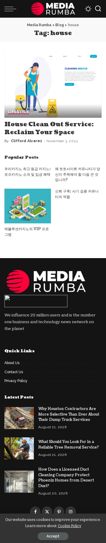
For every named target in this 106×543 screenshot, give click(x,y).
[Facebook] (35, 512)
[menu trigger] (11, 9)
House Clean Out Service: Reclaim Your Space (49, 128)
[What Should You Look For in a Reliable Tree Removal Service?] (19, 448)
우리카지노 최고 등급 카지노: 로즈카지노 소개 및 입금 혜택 (27, 171)
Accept (53, 536)
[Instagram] (70, 512)
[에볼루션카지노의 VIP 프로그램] (27, 206)
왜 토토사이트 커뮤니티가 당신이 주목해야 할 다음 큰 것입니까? (77, 174)
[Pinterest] (59, 512)
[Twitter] (47, 512)
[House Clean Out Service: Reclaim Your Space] (53, 85)
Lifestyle (18, 112)
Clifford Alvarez (26, 141)
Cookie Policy (69, 526)
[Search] (98, 9)
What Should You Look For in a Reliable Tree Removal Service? (68, 444)
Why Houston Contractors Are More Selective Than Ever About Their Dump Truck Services (68, 414)
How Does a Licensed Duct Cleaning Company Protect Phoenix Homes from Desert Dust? (66, 478)
